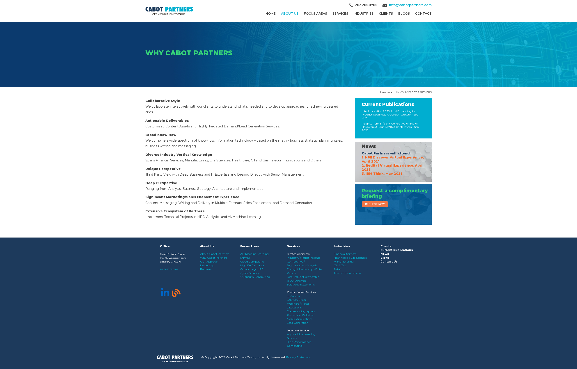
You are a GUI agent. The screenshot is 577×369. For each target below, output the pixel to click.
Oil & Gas (340, 265)
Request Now (375, 204)
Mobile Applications (299, 319)
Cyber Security (249, 273)
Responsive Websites (300, 315)
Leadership (207, 265)
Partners (205, 269)
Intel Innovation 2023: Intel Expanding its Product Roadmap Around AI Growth (388, 112)
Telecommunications (347, 273)
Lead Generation (297, 322)
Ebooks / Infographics (301, 311)
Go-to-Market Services (301, 292)
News (369, 146)
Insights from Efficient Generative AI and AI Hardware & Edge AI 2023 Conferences (390, 125)
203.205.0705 (171, 269)
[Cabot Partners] (169, 11)
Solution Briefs (296, 299)
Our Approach (209, 261)
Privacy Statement (298, 357)
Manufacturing (344, 261)
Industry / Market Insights (303, 257)
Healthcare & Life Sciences (350, 257)
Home (271, 13)
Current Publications (388, 104)
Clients (386, 246)
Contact (423, 13)
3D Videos (293, 296)
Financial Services (345, 254)
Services (340, 13)
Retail (337, 269)
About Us (289, 13)
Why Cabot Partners (213, 257)
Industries (363, 13)
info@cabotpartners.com (410, 5)
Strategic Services (298, 254)
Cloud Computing (252, 261)
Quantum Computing (255, 276)
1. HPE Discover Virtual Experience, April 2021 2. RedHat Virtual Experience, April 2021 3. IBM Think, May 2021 (393, 165)
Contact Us (389, 261)
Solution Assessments (301, 284)
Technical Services (298, 330)
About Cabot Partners (214, 254)
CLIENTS (386, 13)
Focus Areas (315, 13)
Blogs (404, 13)
